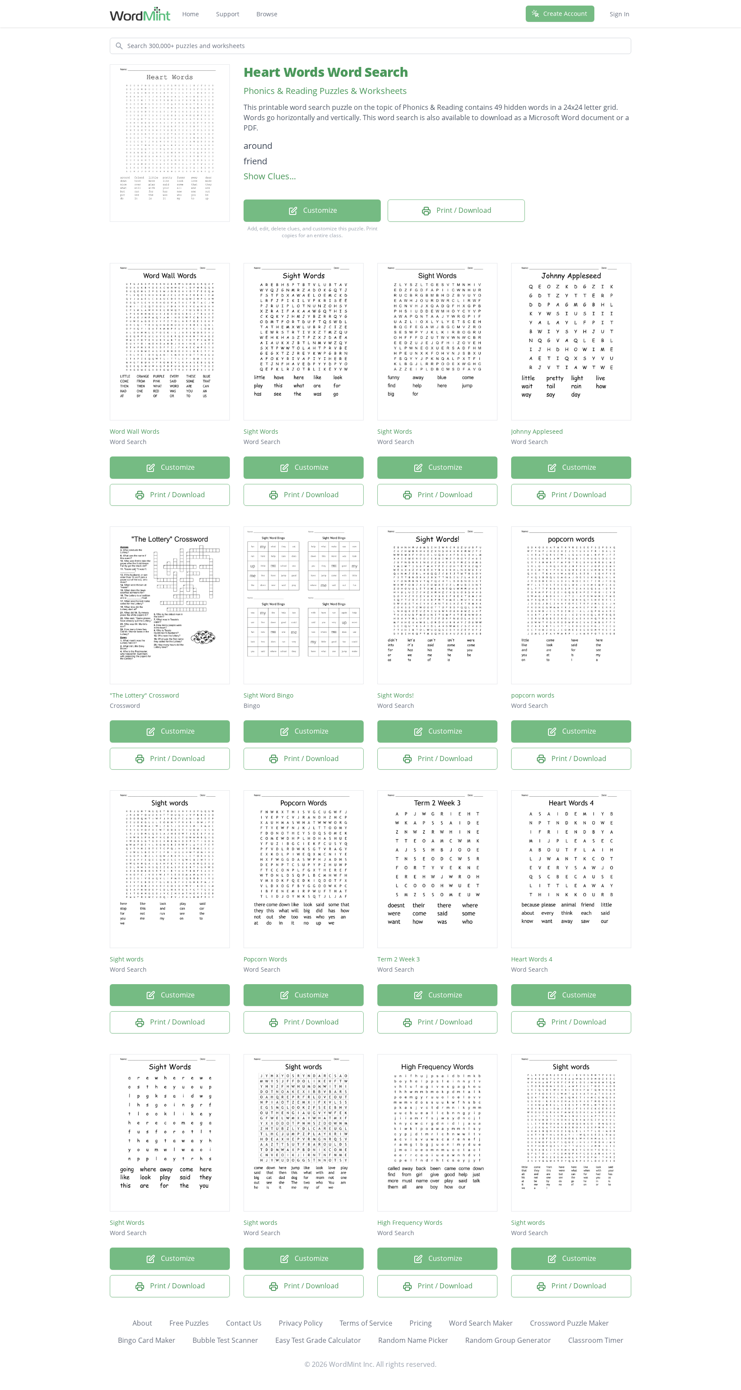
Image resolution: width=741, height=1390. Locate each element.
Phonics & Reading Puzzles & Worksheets (325, 91)
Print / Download (463, 210)
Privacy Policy (300, 1323)
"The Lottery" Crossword (144, 695)
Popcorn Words (265, 959)
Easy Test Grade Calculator (318, 1340)
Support (227, 14)
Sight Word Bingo (268, 695)
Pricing (421, 1323)
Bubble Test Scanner (225, 1340)
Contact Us (244, 1323)
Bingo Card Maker (146, 1340)
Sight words (127, 959)
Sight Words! (395, 695)
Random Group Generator (508, 1340)
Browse (266, 14)
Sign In (620, 14)
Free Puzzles (189, 1323)
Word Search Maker (481, 1323)
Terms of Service (366, 1323)
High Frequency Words (410, 1222)
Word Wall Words (135, 431)
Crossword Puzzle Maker (569, 1323)
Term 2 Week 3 (398, 959)
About (142, 1323)
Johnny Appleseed (537, 431)
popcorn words (532, 695)
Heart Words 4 (531, 959)
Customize (319, 210)
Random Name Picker (413, 1340)
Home (190, 14)
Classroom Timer (596, 1340)
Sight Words (261, 431)
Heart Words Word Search (326, 72)
